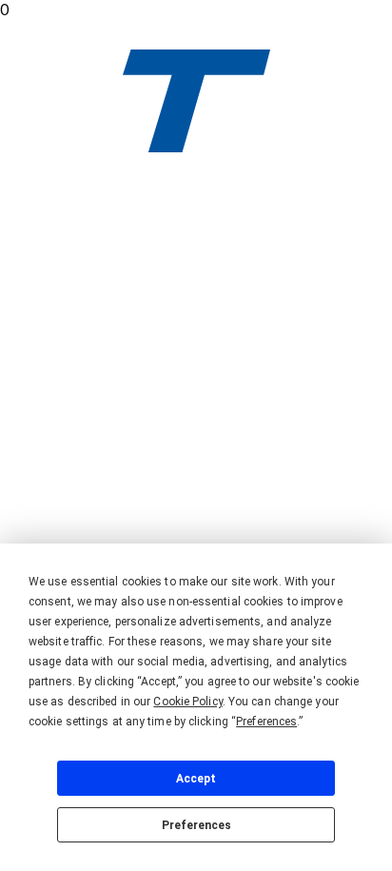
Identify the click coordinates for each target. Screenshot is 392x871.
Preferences (196, 825)
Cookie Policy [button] (187, 701)
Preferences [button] (266, 721)
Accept (196, 778)
